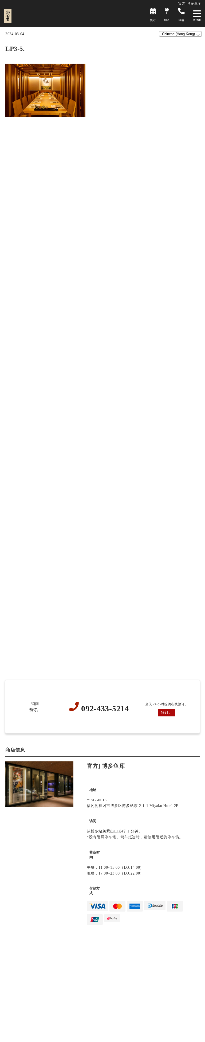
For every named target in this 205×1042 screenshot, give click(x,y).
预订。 (166, 712)
